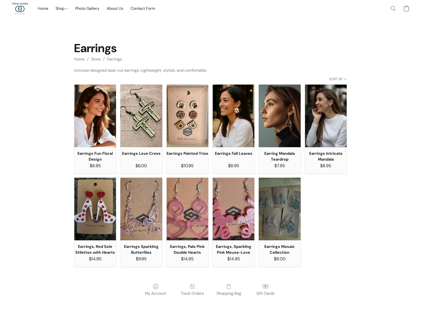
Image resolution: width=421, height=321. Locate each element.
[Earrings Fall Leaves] (233, 116)
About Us (115, 8)
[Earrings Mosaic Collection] (279, 209)
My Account (155, 293)
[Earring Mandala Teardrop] (279, 116)
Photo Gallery (87, 8)
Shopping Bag (229, 293)
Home (43, 8)
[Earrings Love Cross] (141, 116)
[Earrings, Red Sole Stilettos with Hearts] (95, 209)
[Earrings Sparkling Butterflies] (141, 209)
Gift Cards (265, 293)
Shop (61, 8)
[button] (20, 8)
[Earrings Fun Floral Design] (95, 116)
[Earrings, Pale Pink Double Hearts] (187, 209)
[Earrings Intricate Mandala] (326, 116)
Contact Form (143, 8)
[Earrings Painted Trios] (187, 116)
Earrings (114, 59)
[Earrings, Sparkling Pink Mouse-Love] (233, 209)
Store (96, 59)
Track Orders (192, 293)
